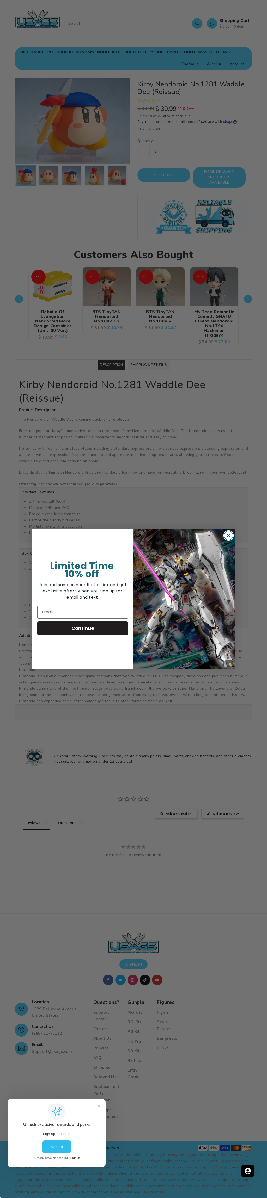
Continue (82, 628)
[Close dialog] (228, 535)
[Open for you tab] (247, 1171)
